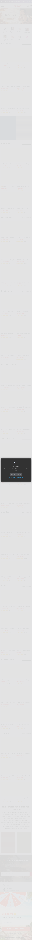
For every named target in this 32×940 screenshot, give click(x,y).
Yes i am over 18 (16, 474)
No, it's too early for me (16, 477)
